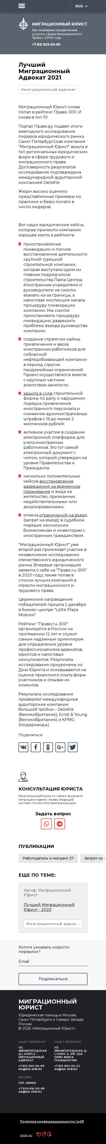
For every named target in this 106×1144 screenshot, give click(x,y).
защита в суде (38, 393)
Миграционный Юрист (47, 1004)
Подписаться (53, 979)
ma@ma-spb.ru (30, 1069)
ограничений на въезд (63, 515)
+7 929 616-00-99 (31, 1088)
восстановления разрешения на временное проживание (51, 486)
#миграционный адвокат (48, 89)
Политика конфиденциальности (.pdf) (52, 1121)
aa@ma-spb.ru (30, 1091)
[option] (48, 858)
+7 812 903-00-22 (67, 1066)
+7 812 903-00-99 (46, 44)
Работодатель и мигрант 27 (48, 858)
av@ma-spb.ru (65, 1069)
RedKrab (26, 1135)
